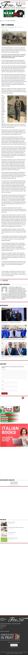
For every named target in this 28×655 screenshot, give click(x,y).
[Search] (23, 398)
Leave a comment (6, 27)
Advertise (20, 652)
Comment (3, 369)
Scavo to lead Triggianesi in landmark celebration (12, 356)
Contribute (17, 653)
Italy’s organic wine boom (13, 538)
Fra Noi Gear (11, 653)
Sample (12, 652)
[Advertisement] (10, 403)
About (8, 652)
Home (2, 20)
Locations (25, 652)
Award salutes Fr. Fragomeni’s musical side (11, 322)
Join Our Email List (14, 482)
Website (2, 388)
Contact (20, 653)
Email (2, 384)
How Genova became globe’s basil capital (15, 527)
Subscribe (2, 640)
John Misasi (5, 280)
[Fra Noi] (14, 4)
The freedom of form (12, 532)
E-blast (7, 653)
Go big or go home (11, 522)
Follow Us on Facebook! (4, 631)
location (14, 640)
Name (2, 380)
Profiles (5, 20)
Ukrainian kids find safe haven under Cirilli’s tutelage (13, 339)
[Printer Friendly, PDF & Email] (5, 30)
